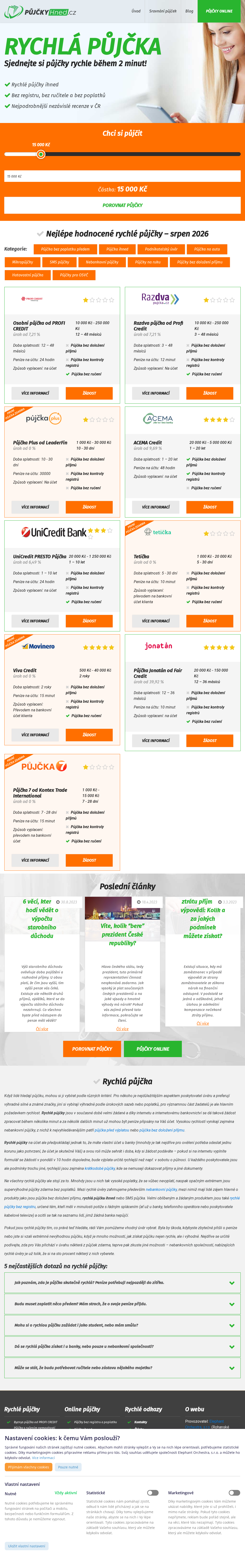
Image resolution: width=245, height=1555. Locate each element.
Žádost (89, 393)
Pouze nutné (68, 1467)
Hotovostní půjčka (27, 275)
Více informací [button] (43, 1457)
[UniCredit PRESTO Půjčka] (54, 533)
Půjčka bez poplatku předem (65, 249)
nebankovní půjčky (161, 1189)
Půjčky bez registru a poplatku (95, 1422)
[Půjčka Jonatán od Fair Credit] (158, 647)
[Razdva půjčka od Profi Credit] (160, 300)
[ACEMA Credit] (158, 419)
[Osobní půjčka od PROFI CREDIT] (32, 300)
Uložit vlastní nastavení (26, 1546)
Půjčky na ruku (148, 262)
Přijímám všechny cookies (28, 1467)
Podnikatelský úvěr (161, 249)
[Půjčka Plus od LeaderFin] (43, 419)
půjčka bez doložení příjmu (161, 1130)
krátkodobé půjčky (100, 1168)
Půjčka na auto (207, 249)
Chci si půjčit (122, 133)
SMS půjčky (59, 262)
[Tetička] (157, 533)
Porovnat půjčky (92, 1049)
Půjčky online (153, 1049)
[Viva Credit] (38, 647)
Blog (189, 11)
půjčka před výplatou (112, 1130)
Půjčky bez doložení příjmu (200, 262)
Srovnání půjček (163, 11)
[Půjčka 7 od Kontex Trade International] (44, 767)
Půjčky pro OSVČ (74, 275)
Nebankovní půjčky (102, 262)
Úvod (136, 11)
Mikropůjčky (22, 262)
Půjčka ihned (117, 249)
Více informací (35, 393)
